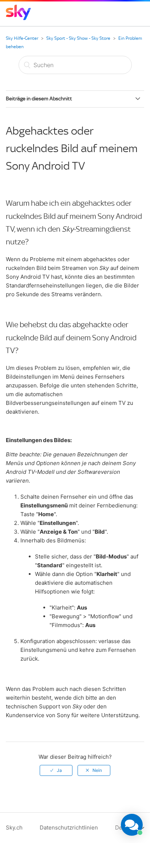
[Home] (18, 18)
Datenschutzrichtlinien (69, 827)
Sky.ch (14, 827)
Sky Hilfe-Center (22, 38)
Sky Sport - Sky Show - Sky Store (78, 38)
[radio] (56, 770)
